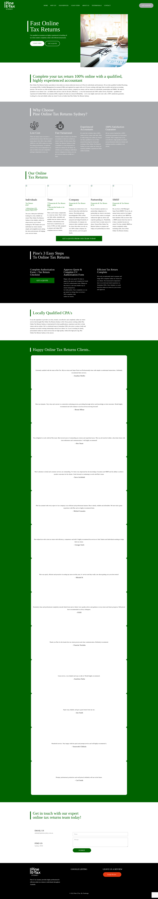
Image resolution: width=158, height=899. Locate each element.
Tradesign (86, 893)
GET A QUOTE (42, 280)
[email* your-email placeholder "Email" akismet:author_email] (91, 829)
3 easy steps (75, 5)
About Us (85, 5)
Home (46, 5)
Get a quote (146, 5)
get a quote (52, 43)
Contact (107, 5)
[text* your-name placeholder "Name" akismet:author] (88, 826)
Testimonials (97, 5)
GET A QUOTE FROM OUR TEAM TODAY (79, 239)
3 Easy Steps (37, 43)
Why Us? (53, 5)
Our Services (63, 5)
